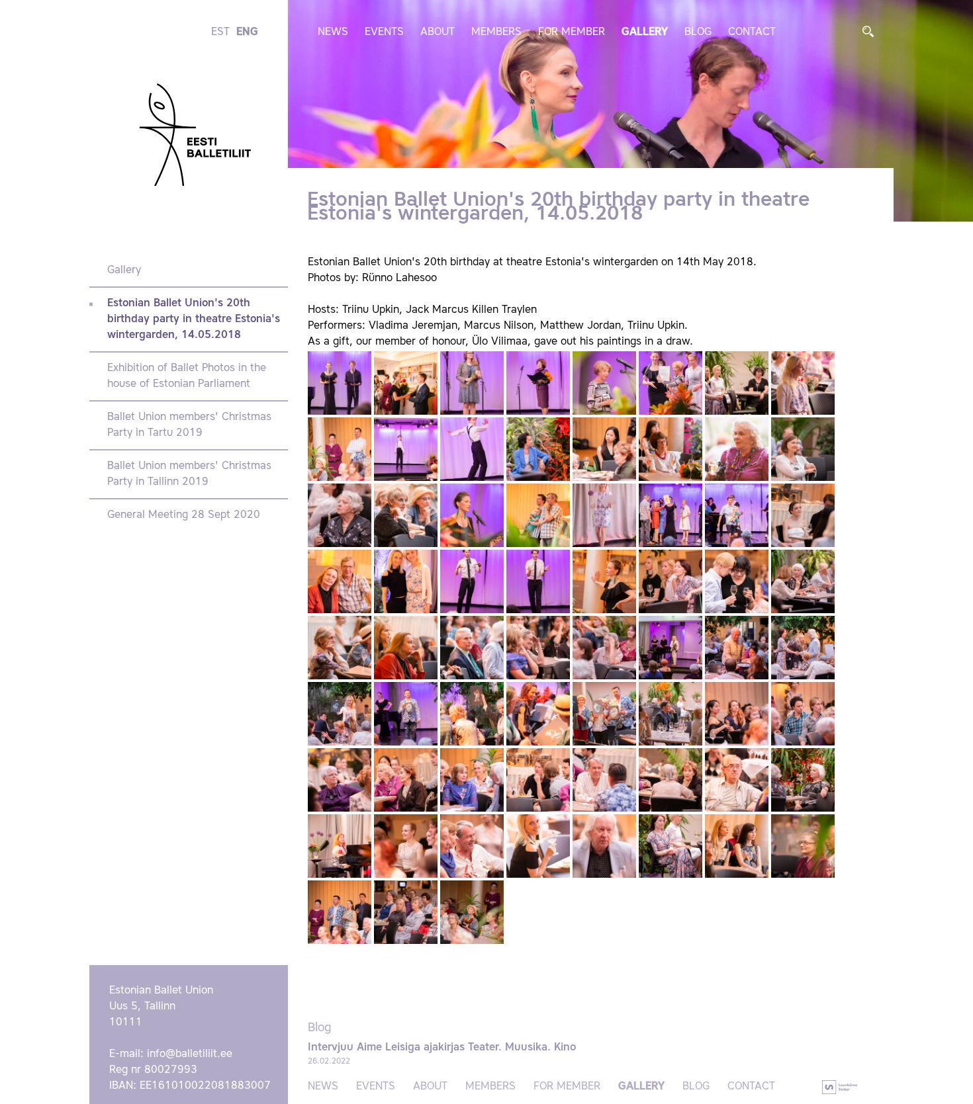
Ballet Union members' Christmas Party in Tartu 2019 (189, 425)
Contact (752, 32)
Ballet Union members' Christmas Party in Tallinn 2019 (189, 474)
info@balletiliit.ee (189, 1054)
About (437, 32)
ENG (247, 32)
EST (220, 32)
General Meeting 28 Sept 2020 (183, 515)
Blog (698, 32)
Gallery (645, 32)
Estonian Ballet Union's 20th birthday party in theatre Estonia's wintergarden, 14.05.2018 (193, 319)
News (333, 32)
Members (496, 32)
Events (384, 32)
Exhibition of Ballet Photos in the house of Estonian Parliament (186, 376)
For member (571, 32)
